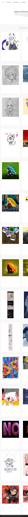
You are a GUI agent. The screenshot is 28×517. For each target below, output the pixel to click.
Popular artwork (23, 27)
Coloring (9, 2)
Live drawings (16, 2)
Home (3, 2)
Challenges (23, 2)
